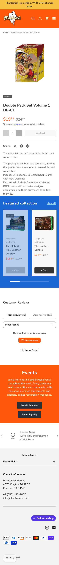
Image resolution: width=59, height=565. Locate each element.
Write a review (29, 340)
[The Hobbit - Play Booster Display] (15, 223)
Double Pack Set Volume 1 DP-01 (25, 32)
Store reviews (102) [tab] (42, 314)
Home (5, 32)
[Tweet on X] (15, 146)
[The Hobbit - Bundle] (44, 223)
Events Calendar (30, 405)
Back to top (28, 455)
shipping (18, 124)
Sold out (40, 133)
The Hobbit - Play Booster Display (13, 249)
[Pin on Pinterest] (27, 146)
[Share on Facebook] (21, 146)
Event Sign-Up (29, 414)
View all (51, 203)
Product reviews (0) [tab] (16, 314)
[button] (47, 18)
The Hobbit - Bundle (41, 248)
